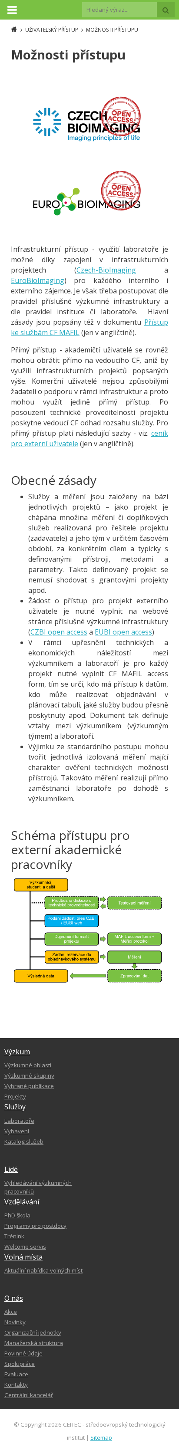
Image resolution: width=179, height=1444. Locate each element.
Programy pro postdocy (35, 1226)
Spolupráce (19, 1364)
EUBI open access (123, 632)
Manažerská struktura (33, 1343)
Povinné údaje (23, 1353)
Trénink (14, 1236)
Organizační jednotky (32, 1332)
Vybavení (16, 1131)
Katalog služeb (23, 1141)
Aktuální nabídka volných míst (43, 1270)
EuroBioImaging (37, 280)
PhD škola (17, 1215)
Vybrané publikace (29, 1086)
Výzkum (17, 1051)
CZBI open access (58, 632)
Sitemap (101, 1437)
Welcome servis (25, 1246)
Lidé (11, 1169)
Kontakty (16, 1384)
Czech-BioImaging (106, 270)
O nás (13, 1298)
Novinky (15, 1322)
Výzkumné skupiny (29, 1075)
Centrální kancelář (28, 1395)
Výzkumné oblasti (27, 1065)
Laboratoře (19, 1121)
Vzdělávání (21, 1202)
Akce (10, 1312)
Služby (15, 1107)
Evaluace (16, 1374)
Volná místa (23, 1257)
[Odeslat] (166, 9)
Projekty (15, 1096)
